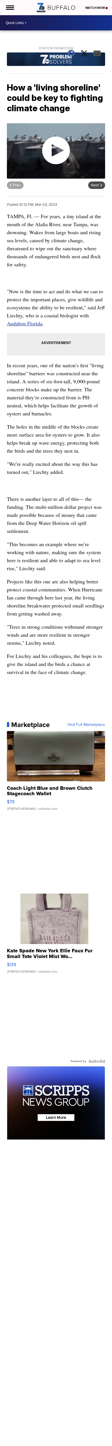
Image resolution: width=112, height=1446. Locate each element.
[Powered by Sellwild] (96, 1061)
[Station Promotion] (56, 60)
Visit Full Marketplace (86, 725)
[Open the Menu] (9, 7)
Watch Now (95, 7)
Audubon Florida (24, 323)
